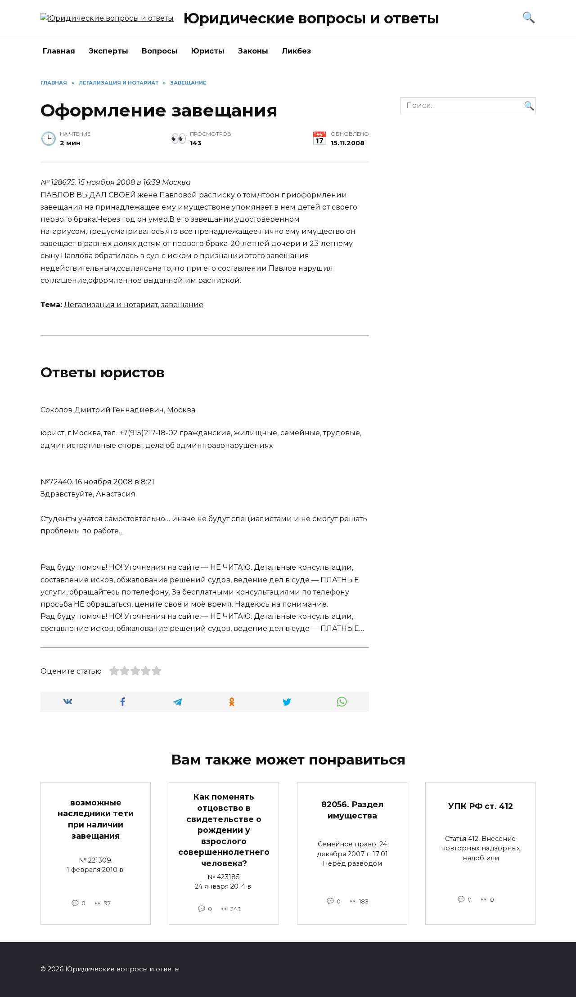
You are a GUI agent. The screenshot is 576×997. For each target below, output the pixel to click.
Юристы (208, 51)
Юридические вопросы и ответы (311, 18)
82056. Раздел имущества (352, 810)
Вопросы (160, 51)
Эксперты (108, 51)
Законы (253, 51)
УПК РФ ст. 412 (480, 806)
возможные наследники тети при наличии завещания (96, 818)
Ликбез (296, 51)
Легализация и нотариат (111, 304)
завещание (182, 304)
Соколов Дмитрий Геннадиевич (102, 410)
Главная (59, 51)
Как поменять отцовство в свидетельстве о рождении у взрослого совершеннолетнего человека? (224, 830)
